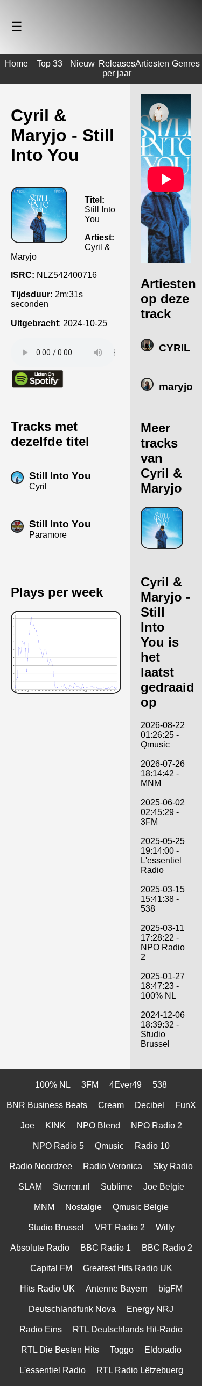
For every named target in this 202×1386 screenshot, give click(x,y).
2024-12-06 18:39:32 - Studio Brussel (163, 1029)
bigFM (170, 1288)
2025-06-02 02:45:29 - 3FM (163, 812)
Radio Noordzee (40, 1166)
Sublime (117, 1186)
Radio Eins (40, 1329)
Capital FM (51, 1268)
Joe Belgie (163, 1186)
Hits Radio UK (47, 1288)
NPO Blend (98, 1125)
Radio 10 (152, 1145)
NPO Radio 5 (58, 1145)
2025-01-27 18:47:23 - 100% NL (163, 986)
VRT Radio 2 (120, 1227)
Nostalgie (83, 1207)
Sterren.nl (71, 1186)
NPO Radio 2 (156, 1125)
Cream (111, 1105)
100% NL (53, 1084)
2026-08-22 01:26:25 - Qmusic (163, 735)
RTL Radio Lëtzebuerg (139, 1370)
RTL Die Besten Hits (60, 1349)
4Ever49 (125, 1084)
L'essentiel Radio (52, 1370)
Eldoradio (163, 1349)
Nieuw (82, 63)
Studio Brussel (56, 1227)
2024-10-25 (85, 323)
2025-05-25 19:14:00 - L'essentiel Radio (163, 856)
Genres (186, 63)
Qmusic (109, 1145)
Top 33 (49, 63)
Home (16, 63)
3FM (90, 1084)
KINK (55, 1125)
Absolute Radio (39, 1247)
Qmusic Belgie (141, 1207)
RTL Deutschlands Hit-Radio (128, 1329)
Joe (27, 1125)
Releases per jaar (117, 68)
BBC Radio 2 (167, 1247)
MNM (44, 1207)
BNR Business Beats (46, 1105)
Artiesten (152, 63)
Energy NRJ (150, 1309)
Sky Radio (173, 1166)
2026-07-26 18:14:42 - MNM (163, 773)
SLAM (30, 1186)
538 (159, 1084)
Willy (165, 1227)
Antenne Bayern (117, 1288)
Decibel (149, 1105)
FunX (185, 1105)
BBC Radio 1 (105, 1247)
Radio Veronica (112, 1166)
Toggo (122, 1349)
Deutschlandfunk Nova (72, 1309)
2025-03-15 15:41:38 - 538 (163, 899)
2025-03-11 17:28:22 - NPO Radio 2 (163, 942)
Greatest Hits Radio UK (127, 1268)
